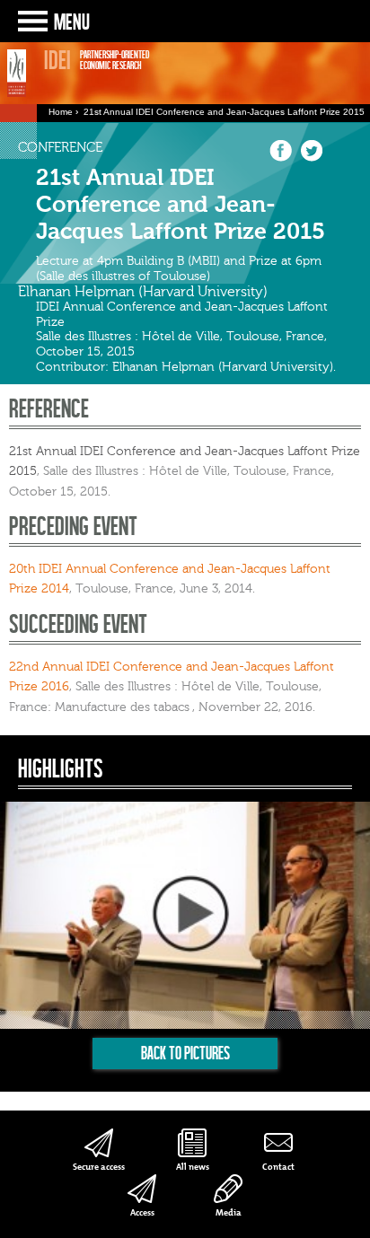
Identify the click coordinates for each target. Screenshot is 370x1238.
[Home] (16, 72)
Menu (72, 21)
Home (60, 112)
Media (229, 1212)
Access (142, 1212)
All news (192, 1166)
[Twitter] (311, 158)
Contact (278, 1166)
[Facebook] (280, 158)
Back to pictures (185, 1052)
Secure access (99, 1166)
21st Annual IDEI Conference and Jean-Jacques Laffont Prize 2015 (224, 112)
